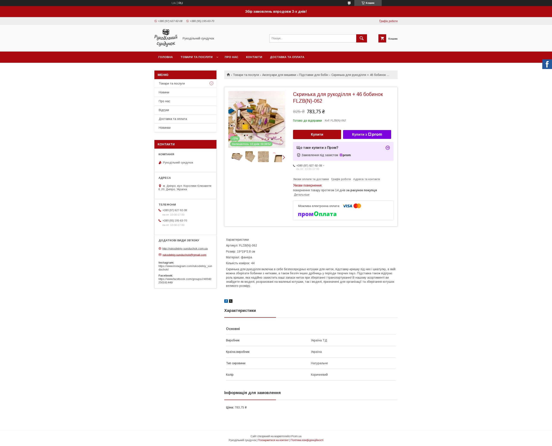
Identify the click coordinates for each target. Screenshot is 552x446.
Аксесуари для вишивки (279, 75)
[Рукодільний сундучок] (165, 46)
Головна (165, 57)
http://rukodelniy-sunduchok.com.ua (185, 248)
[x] (230, 301)
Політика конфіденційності (307, 440)
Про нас (231, 57)
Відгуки (164, 110)
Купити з (359, 134)
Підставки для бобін (313, 75)
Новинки (165, 127)
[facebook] (226, 301)
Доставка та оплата (287, 57)
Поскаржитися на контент (273, 440)
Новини (164, 92)
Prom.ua (296, 436)
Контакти (254, 57)
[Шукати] (361, 38)
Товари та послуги (196, 57)
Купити (317, 134)
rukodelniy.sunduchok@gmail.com (184, 254)
